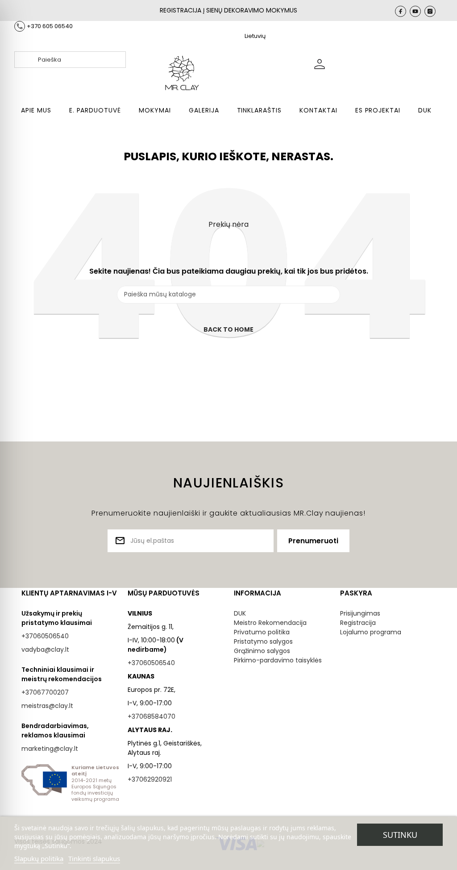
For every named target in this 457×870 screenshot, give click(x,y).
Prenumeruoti (313, 541)
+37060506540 (45, 636)
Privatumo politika (262, 632)
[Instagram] (430, 11)
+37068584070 (151, 716)
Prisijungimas (360, 613)
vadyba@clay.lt (45, 649)
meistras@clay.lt (47, 705)
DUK (240, 613)
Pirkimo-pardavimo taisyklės (278, 660)
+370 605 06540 (50, 26)
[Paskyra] (375, 63)
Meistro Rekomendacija (270, 622)
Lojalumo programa (370, 632)
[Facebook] (400, 11)
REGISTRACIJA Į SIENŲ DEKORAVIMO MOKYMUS (228, 10)
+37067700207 (45, 692)
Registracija (358, 622)
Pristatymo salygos (263, 641)
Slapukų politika (38, 858)
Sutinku (400, 834)
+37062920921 (150, 779)
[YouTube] (415, 11)
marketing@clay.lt (49, 748)
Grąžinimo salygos (262, 650)
